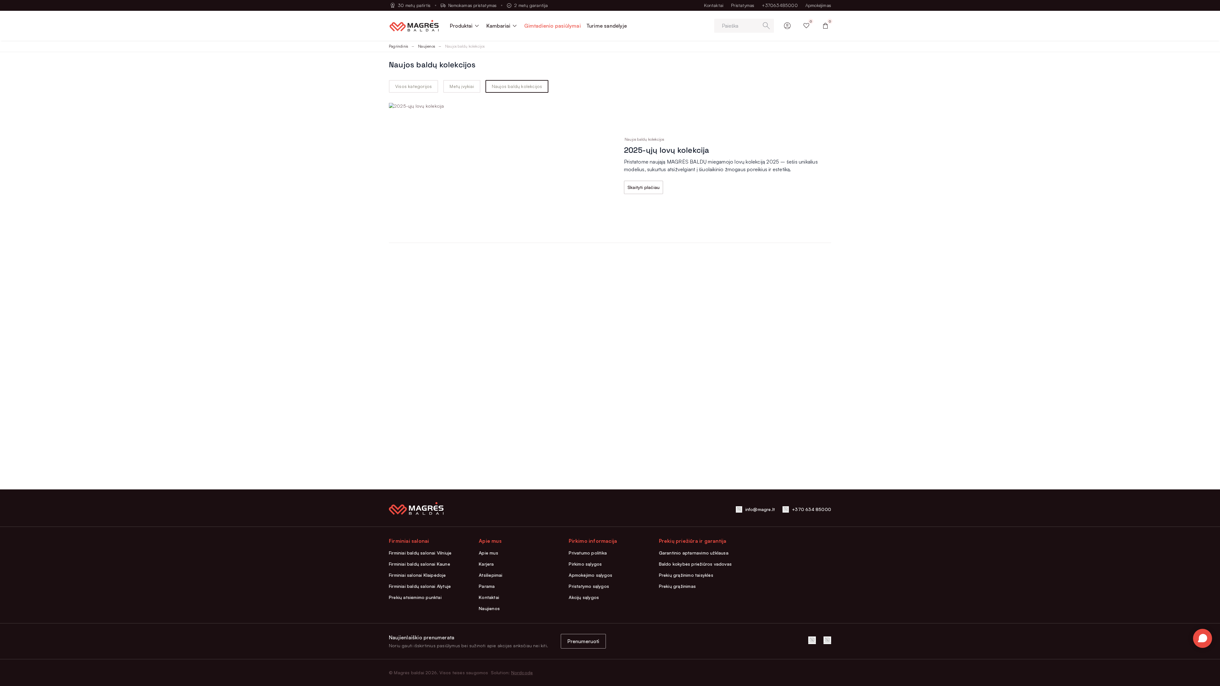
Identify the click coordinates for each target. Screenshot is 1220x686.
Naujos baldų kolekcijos (517, 86)
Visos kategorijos (413, 86)
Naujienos (426, 46)
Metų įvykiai (462, 86)
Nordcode (522, 672)
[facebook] (812, 640)
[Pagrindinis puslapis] (414, 25)
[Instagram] (827, 640)
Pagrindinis (398, 46)
